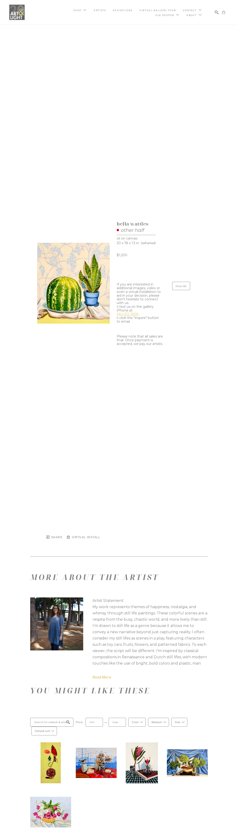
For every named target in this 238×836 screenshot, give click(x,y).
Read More (102, 677)
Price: (79, 722)
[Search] (216, 12)
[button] (80, 10)
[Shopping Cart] (223, 12)
